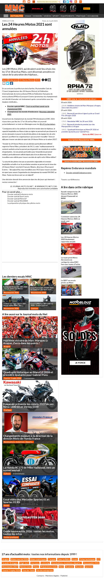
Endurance (13, 80)
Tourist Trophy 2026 (12, 378)
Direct (80, 1)
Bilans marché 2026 (19, 559)
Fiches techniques (87, 559)
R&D (61, 566)
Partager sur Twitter (7, 83)
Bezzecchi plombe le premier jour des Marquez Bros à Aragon (78, 125)
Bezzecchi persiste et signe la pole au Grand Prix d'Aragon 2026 (80, 114)
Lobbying (45, 563)
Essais (6, 505)
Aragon (7, 346)
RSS (75, 1)
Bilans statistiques (38, 559)
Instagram (71, 1)
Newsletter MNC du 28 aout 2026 (80, 121)
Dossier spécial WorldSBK (17, 201)
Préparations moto (49, 566)
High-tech (24, 563)
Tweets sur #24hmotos (70, 179)
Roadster (69, 566)
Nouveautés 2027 (10, 566)
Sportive (89, 566)
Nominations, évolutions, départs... (18, 442)
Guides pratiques (11, 537)
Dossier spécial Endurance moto (20, 194)
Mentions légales (52, 576)
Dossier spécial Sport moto (18, 196)
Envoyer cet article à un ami (3, 83)
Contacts (40, 576)
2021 (37, 80)
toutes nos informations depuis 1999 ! (54, 554)
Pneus (35, 566)
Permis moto (25, 566)
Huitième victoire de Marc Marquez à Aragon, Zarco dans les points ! (81, 107)
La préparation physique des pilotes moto (23, 203)
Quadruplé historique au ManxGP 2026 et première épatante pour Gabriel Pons (80, 131)
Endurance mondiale (84, 168)
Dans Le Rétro (64, 559)
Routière (79, 566)
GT (98, 559)
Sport (5, 80)
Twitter (67, 1)
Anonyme (24, 1)
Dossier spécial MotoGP (17, 199)
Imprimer (49, 79)
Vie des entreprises (45, 570)
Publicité (63, 576)
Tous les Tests (28, 570)
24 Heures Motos (26, 80)
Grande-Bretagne (10, 563)
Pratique (7, 410)
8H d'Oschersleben (47, 124)
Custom (34, 308)
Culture (7, 474)
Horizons (35, 563)
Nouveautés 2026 (11, 292)
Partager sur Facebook (11, 83)
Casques (52, 559)
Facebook (64, 1)
